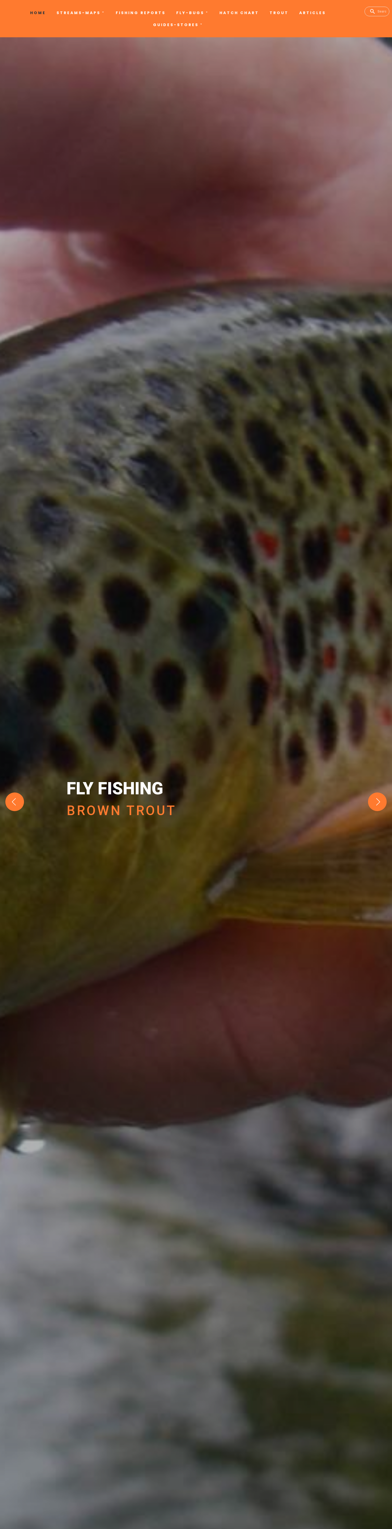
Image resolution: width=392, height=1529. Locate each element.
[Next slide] (377, 801)
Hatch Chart (239, 12)
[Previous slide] (14, 801)
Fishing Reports (141, 12)
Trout (279, 12)
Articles (312, 12)
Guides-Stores (176, 24)
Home (38, 12)
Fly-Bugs (190, 12)
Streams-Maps (79, 12)
